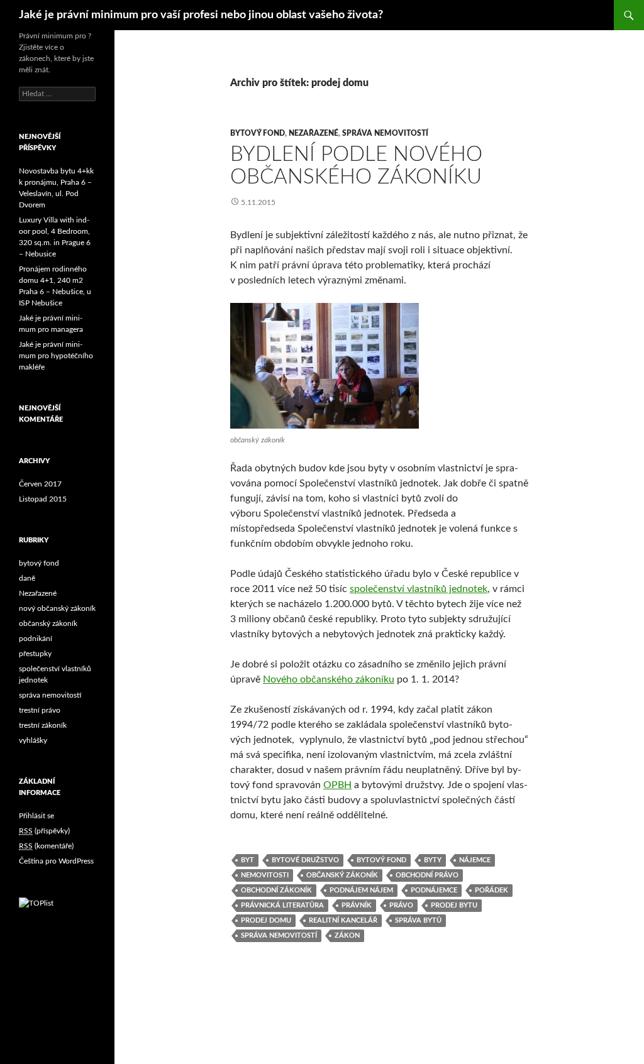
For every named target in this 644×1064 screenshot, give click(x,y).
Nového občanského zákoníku (328, 679)
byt (247, 860)
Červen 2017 (40, 484)
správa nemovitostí (385, 133)
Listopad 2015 (43, 499)
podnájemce (434, 890)
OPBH (337, 785)
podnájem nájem (361, 890)
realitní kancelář (343, 920)
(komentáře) (46, 846)
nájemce (475, 860)
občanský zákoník (342, 875)
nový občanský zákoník (57, 608)
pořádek (491, 890)
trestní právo (39, 710)
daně (27, 578)
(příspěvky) (44, 831)
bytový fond (257, 133)
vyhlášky (33, 740)
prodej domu (266, 920)
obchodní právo (427, 875)
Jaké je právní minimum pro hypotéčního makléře (56, 356)
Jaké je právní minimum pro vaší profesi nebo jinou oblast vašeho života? (201, 15)
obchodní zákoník (276, 890)
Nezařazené (313, 133)
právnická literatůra (282, 905)
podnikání (35, 638)
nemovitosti (265, 875)
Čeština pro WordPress (56, 861)
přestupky (35, 653)
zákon (347, 935)
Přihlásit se (36, 816)
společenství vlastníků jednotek (418, 589)
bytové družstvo (305, 860)
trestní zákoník (43, 725)
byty (432, 860)
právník (356, 905)
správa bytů (418, 920)
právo (401, 905)
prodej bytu (454, 905)
